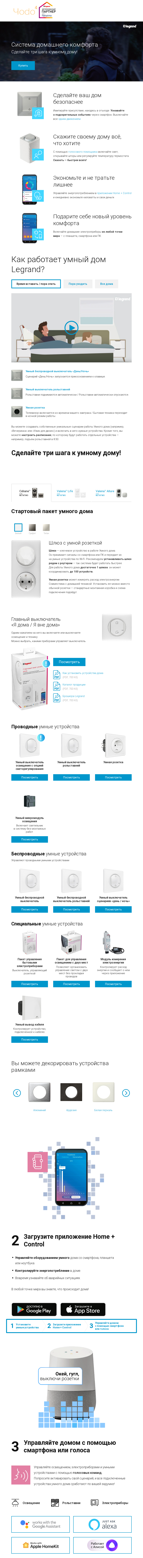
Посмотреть (69, 662)
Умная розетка (35, 407)
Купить (23, 65)
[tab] (36, 283)
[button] (17, 1093)
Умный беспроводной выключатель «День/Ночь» (57, 371)
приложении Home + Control (114, 193)
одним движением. (69, 119)
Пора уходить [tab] (78, 284)
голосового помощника (82, 151)
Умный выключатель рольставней (48, 389)
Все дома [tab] (106, 284)
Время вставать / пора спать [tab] (36, 284)
